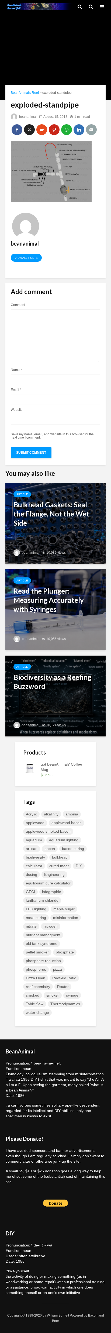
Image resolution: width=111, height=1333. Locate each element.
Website (17, 409)
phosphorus (36, 969)
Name (16, 369)
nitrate (31, 926)
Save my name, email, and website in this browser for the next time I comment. (52, 436)
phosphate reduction (43, 961)
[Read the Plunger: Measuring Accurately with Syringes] (55, 609)
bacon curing (73, 848)
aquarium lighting (63, 840)
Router (63, 986)
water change (37, 1012)
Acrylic (31, 814)
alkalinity (51, 814)
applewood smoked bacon (48, 831)
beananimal (27, 117)
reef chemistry (38, 986)
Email (16, 389)
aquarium (34, 840)
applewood (35, 823)
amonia (71, 814)
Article (22, 494)
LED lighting (36, 909)
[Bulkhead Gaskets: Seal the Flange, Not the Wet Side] (55, 523)
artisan (31, 848)
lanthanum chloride (42, 900)
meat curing (36, 917)
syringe (72, 995)
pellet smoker (37, 952)
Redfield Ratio (64, 978)
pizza (57, 969)
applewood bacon (66, 823)
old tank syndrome (41, 943)
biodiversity (35, 857)
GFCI (30, 892)
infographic (51, 892)
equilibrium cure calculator (48, 883)
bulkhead (60, 857)
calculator (34, 866)
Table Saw (34, 1004)
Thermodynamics (65, 1004)
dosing (31, 874)
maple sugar (64, 909)
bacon (49, 848)
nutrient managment (43, 935)
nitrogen (51, 926)
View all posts (26, 257)
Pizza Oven (35, 978)
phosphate (65, 952)
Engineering (54, 874)
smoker (52, 995)
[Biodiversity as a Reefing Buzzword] (55, 695)
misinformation (65, 917)
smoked (32, 995)
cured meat (59, 866)
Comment (18, 304)
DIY (79, 866)
